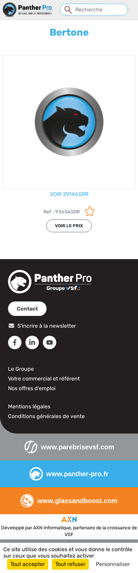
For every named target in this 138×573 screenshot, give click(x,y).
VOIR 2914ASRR (69, 194)
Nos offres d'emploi (32, 388)
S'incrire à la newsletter (46, 326)
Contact (27, 308)
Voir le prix (69, 225)
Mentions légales (29, 406)
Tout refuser (70, 564)
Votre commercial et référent (44, 378)
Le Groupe (21, 369)
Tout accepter (27, 564)
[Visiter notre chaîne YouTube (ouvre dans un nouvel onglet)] (49, 342)
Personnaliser (113, 564)
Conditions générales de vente (46, 416)
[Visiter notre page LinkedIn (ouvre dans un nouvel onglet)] (32, 342)
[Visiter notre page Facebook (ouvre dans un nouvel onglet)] (14, 342)
